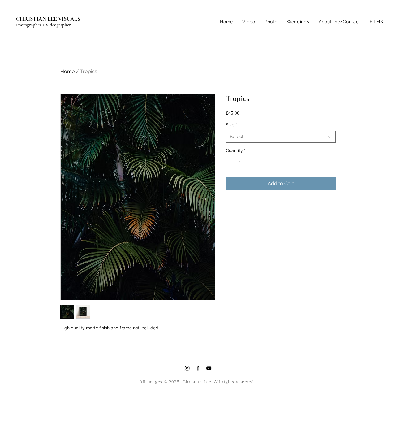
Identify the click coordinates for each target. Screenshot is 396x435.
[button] (271, 21)
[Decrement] (231, 161)
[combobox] (281, 137)
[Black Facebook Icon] (198, 368)
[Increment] (249, 161)
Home (67, 71)
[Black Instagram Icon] (187, 368)
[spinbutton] (240, 161)
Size (231, 124)
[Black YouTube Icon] (209, 368)
